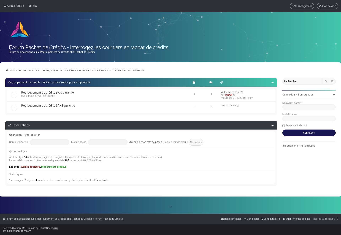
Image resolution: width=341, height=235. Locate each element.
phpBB (20, 228)
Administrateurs (30, 166)
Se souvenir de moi (174, 142)
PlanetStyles (46, 228)
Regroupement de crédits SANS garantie (48, 105)
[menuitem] (33, 5)
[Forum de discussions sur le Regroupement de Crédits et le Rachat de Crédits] (20, 30)
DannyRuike (102, 180)
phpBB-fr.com (23, 230)
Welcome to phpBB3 (232, 92)
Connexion (15, 134)
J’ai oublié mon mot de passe (145, 142)
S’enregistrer (32, 134)
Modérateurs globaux (53, 166)
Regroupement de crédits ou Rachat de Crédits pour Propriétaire (49, 82)
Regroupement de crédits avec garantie (47, 92)
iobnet (228, 95)
